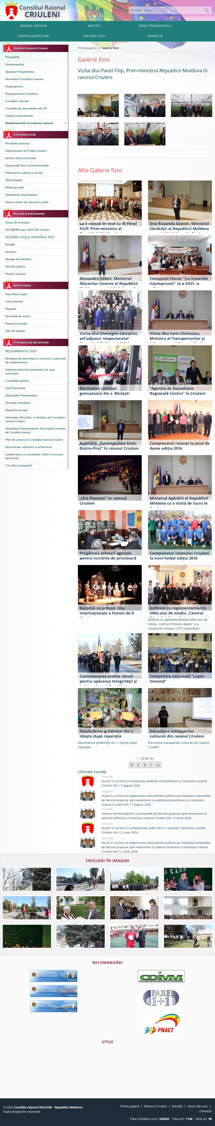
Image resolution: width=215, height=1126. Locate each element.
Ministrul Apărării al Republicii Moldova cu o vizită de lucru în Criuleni (179, 503)
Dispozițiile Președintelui (21, 395)
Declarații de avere (17, 316)
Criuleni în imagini (108, 860)
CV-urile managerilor (19, 465)
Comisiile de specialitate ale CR (26, 108)
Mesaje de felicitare (18, 259)
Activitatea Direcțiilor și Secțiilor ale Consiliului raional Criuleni (35, 419)
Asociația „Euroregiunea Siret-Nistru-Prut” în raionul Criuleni (109, 446)
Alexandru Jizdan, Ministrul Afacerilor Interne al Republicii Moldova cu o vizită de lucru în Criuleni (109, 286)
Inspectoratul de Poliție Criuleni (25, 150)
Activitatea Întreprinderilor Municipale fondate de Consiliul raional (35, 430)
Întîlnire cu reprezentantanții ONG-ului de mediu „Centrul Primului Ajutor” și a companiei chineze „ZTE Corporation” (180, 615)
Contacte (155, 36)
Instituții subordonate (19, 115)
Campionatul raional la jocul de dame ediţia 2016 (180, 446)
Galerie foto (94, 36)
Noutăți (10, 244)
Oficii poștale (13, 180)
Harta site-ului (197, 1106)
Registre (10, 308)
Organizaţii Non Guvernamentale (27, 165)
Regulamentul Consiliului (21, 93)
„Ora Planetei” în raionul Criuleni (103, 501)
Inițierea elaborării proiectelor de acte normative (30, 371)
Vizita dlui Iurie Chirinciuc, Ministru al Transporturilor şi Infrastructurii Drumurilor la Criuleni (177, 341)
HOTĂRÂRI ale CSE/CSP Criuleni (27, 229)
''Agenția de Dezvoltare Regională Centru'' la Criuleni (178, 391)
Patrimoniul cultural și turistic (24, 172)
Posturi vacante (15, 273)
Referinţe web (14, 187)
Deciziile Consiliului (17, 402)
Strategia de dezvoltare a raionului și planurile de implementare (35, 360)
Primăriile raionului (17, 143)
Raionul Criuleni (33, 25)
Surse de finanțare (17, 222)
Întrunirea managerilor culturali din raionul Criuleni (177, 734)
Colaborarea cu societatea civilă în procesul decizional (34, 456)
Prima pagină (87, 48)
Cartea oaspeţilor (33, 36)
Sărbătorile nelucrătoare (21, 194)
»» (158, 765)
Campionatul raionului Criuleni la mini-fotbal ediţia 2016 (179, 556)
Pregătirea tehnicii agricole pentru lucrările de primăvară (108, 556)
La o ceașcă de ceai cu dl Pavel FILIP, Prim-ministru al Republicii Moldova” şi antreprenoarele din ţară (108, 231)
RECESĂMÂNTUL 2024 (21, 351)
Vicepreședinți (14, 64)
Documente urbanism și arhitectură (28, 447)
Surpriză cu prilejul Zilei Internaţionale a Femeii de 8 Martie (107, 613)
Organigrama (14, 86)
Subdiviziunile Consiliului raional (35, 123)
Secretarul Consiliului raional (24, 79)
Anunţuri (10, 251)
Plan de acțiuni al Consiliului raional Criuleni (34, 439)
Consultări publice (17, 380)
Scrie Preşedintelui (155, 25)
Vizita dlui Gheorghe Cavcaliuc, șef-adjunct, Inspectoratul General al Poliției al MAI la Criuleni (109, 341)
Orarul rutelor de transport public (27, 202)
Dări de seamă (15, 330)
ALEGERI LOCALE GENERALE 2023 (29, 237)
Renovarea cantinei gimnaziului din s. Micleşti (105, 391)
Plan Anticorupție (16, 294)
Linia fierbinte (14, 301)
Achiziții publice (15, 266)
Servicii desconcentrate (20, 158)
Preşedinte (12, 57)
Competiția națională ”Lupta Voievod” (177, 679)
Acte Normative (15, 388)
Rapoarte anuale (16, 323)
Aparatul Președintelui (19, 71)
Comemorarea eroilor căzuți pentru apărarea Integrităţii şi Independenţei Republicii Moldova (108, 684)
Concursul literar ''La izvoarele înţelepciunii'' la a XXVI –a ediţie (179, 283)
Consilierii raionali (17, 101)
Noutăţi (94, 25)
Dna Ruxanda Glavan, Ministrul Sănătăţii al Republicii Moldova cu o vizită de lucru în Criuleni (179, 228)
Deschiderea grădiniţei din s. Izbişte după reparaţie (107, 734)
